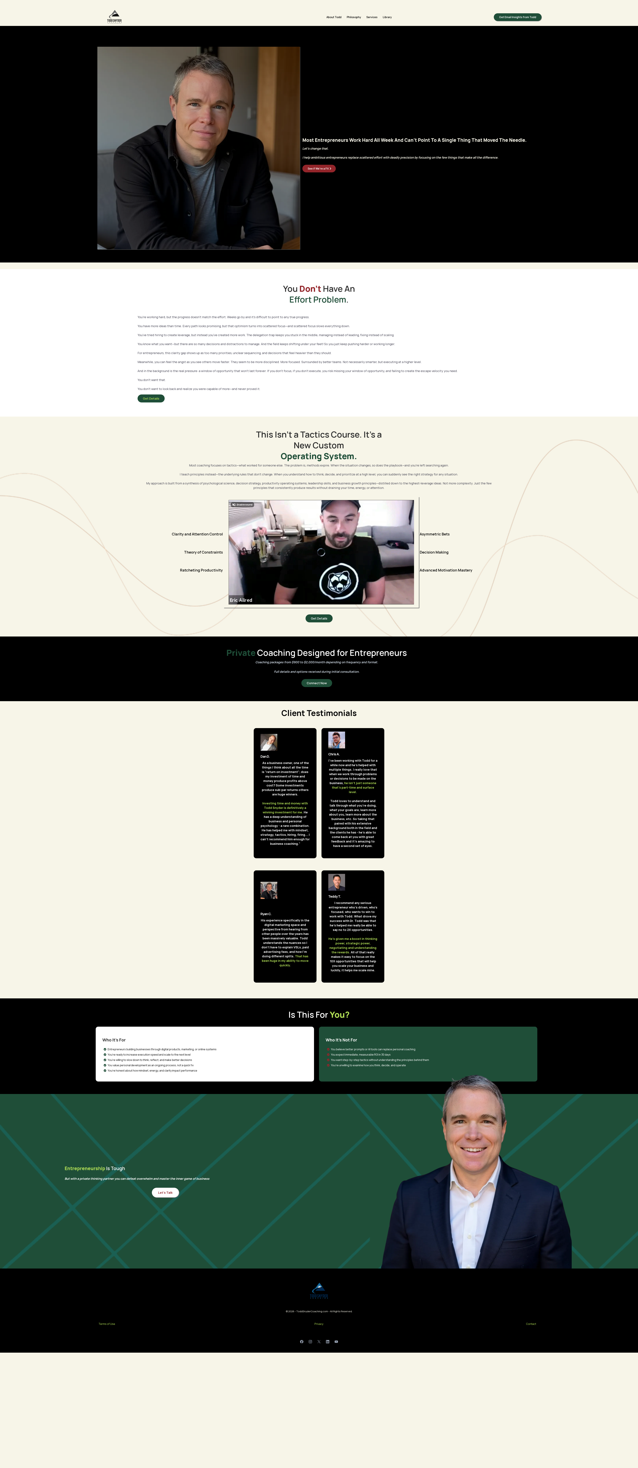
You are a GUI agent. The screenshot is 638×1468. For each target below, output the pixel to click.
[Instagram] (310, 1341)
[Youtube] (336, 1341)
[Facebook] (301, 1341)
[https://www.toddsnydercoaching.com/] (114, 17)
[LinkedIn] (327, 1341)
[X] (319, 1341)
